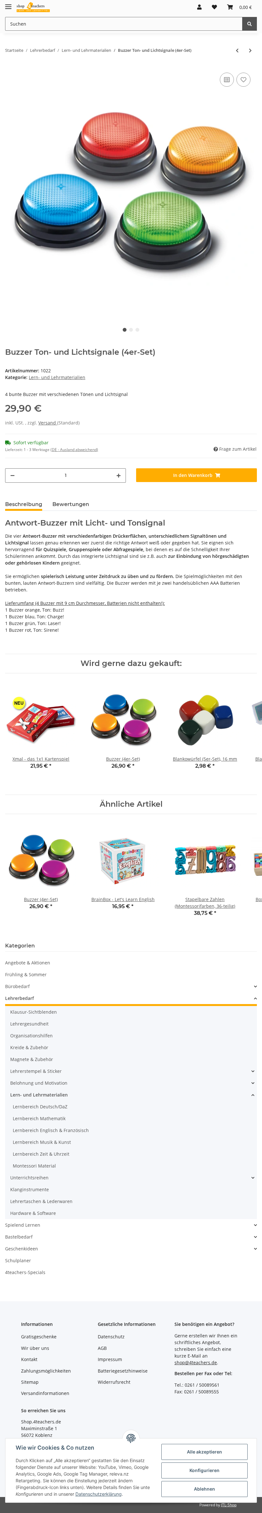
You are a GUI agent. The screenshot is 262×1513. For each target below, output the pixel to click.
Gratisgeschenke (39, 1337)
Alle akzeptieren (204, 1451)
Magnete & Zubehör (31, 1059)
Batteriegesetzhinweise (123, 1371)
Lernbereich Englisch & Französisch (51, 1130)
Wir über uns (35, 1348)
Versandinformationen (45, 1393)
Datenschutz (111, 1337)
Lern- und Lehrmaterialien (57, 377)
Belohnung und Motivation (38, 1083)
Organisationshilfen (31, 1036)
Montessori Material (34, 1166)
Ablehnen (204, 1489)
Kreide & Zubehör (29, 1047)
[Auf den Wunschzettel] (243, 80)
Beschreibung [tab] (23, 504)
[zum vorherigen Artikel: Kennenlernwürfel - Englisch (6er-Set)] (237, 50)
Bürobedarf (17, 986)
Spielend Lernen (22, 1225)
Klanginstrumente (29, 1189)
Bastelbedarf (19, 1237)
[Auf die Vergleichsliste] (227, 80)
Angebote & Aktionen (27, 963)
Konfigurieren (204, 1470)
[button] (199, 7)
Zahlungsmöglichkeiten (46, 1371)
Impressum (110, 1359)
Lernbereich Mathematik (39, 1118)
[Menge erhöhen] (119, 475)
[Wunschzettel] (214, 7)
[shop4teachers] (33, 7)
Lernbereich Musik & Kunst (42, 1142)
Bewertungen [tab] (70, 504)
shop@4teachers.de (195, 1362)
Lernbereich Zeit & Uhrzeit (41, 1154)
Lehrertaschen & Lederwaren (41, 1201)
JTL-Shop (228, 1505)
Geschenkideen (21, 1249)
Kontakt (29, 1359)
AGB (102, 1348)
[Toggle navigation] (8, 4)
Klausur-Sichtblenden (33, 1012)
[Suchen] (249, 24)
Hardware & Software (33, 1213)
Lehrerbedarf (19, 998)
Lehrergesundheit (29, 1024)
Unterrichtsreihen (29, 1178)
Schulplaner (18, 1260)
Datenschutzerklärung (98, 1494)
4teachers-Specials (25, 1272)
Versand (47, 423)
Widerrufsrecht (114, 1382)
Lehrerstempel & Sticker (36, 1071)
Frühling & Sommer (26, 974)
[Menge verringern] (12, 475)
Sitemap (30, 1382)
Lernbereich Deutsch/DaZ (40, 1107)
